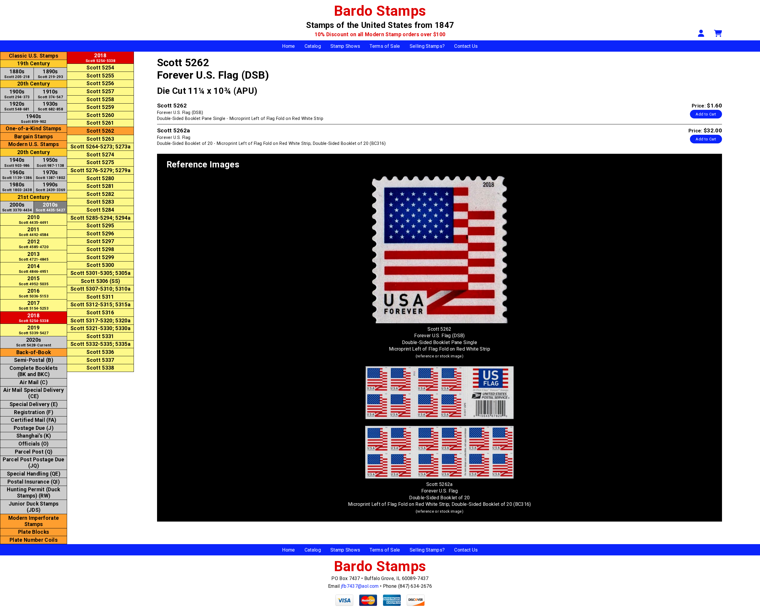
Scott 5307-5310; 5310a (100, 289)
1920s (16, 106)
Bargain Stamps (33, 137)
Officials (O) (33, 444)
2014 (33, 268)
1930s (50, 106)
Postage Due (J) (33, 428)
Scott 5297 (100, 241)
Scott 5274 (100, 155)
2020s (33, 342)
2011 (33, 231)
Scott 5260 (100, 115)
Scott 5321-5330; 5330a (100, 328)
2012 (33, 244)
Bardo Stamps (380, 10)
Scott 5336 (100, 352)
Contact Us (466, 46)
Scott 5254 (100, 68)
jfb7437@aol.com (360, 586)
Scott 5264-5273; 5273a (100, 147)
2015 (33, 280)
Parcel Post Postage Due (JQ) (33, 463)
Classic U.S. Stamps (33, 56)
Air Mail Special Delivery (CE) (33, 393)
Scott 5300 (100, 265)
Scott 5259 (100, 107)
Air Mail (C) (34, 382)
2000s (17, 207)
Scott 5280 (100, 178)
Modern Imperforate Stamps (33, 521)
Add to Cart (706, 114)
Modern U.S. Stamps (33, 144)
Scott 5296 (100, 234)
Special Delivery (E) (34, 404)
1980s (17, 187)
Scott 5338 (100, 368)
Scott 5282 (100, 194)
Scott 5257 (100, 91)
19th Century (33, 63)
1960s (17, 175)
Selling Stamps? (427, 46)
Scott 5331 (100, 336)
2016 (33, 293)
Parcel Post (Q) (34, 452)
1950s (50, 162)
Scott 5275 (100, 162)
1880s (16, 74)
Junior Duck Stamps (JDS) (34, 507)
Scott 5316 (100, 313)
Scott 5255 (100, 76)
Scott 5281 (100, 186)
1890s (50, 74)
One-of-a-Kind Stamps (33, 129)
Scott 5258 (100, 99)
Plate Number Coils (34, 540)
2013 (33, 256)
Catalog (313, 46)
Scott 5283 (100, 202)
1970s (50, 175)
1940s (33, 118)
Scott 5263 (100, 139)
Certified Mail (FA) (33, 420)
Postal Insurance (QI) (33, 482)
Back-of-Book (33, 352)
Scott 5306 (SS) (100, 281)
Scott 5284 (100, 210)
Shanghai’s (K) (33, 436)
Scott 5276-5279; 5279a (100, 170)
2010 (33, 219)
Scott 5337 (100, 360)
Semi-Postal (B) (33, 360)
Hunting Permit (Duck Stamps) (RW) (33, 493)
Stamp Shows (345, 46)
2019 (33, 330)
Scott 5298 (100, 249)
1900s (16, 94)
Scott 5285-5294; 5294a (100, 218)
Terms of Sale (385, 46)
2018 (33, 318)
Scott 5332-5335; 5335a (100, 344)
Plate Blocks (33, 532)
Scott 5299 (100, 257)
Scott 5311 (100, 297)
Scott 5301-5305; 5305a (100, 273)
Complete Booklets (34, 371)
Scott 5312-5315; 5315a (100, 305)
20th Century (33, 84)
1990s (50, 187)
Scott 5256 (100, 83)
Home (288, 46)
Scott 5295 (100, 226)
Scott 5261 (100, 123)
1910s (50, 94)
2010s (50, 207)
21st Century (34, 197)
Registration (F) (33, 412)
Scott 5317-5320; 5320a (100, 321)
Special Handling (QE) (33, 474)
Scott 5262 (100, 131)
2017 (33, 305)
